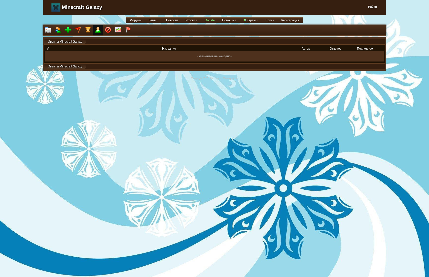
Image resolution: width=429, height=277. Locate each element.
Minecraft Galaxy (82, 7)
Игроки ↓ (191, 20)
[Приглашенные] (68, 30)
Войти (372, 7)
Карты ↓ (252, 20)
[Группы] (78, 30)
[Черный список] (108, 30)
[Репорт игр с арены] (128, 30)
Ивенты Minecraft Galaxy (65, 41)
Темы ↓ (154, 20)
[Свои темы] (98, 30)
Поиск (269, 20)
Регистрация (290, 20)
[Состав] (58, 30)
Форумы (136, 20)
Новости (172, 20)
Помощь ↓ (229, 20)
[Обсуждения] (88, 30)
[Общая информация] (48, 30)
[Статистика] (118, 30)
